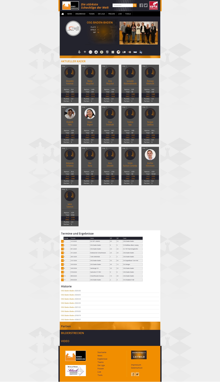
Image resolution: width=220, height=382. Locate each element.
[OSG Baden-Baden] (90, 52)
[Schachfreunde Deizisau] (107, 52)
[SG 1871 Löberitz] (113, 52)
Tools (128, 14)
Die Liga (101, 14)
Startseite (63, 13)
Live (120, 14)
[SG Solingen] (118, 52)
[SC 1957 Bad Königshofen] (101, 52)
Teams (92, 14)
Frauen (111, 14)
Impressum (136, 365)
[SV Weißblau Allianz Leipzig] (135, 52)
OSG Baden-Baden (67, 291)
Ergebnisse (80, 14)
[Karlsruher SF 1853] (85, 52)
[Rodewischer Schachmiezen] (96, 52)
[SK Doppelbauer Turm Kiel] (124, 52)
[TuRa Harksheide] (140, 52)
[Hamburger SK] (79, 52)
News (69, 14)
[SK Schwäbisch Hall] (129, 52)
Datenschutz (136, 368)
